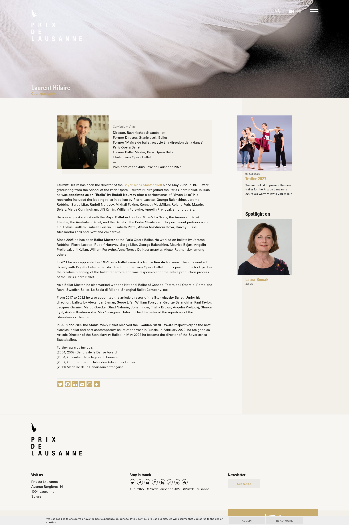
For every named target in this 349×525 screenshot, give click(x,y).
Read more (284, 520)
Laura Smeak (256, 280)
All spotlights (44, 93)
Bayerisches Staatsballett (143, 185)
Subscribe (244, 484)
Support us (273, 516)
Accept (247, 520)
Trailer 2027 (255, 179)
